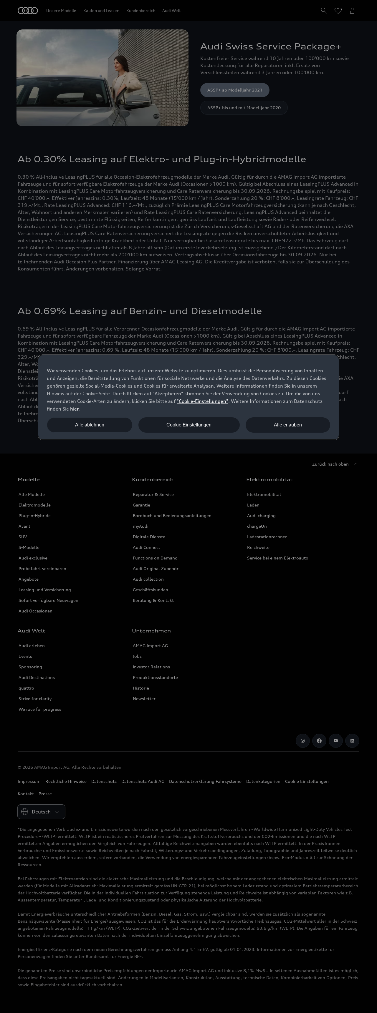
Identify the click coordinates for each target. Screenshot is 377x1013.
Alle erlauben (288, 424)
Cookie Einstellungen (188, 424)
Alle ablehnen (89, 424)
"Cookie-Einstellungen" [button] (202, 401)
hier (74, 409)
